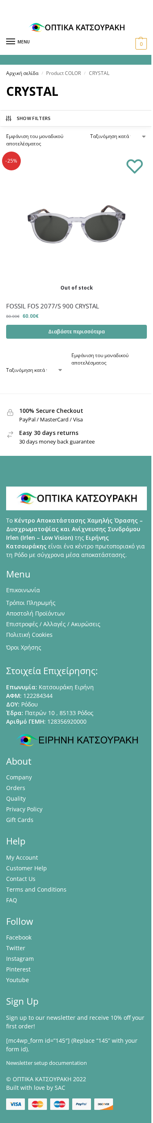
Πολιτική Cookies (29, 634)
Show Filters (34, 118)
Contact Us (20, 879)
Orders (15, 788)
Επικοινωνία (23, 590)
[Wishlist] (135, 166)
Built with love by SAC (35, 1087)
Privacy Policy (24, 809)
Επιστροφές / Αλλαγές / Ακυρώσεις (53, 624)
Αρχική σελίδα (22, 73)
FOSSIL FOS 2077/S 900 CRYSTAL (52, 306)
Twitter (15, 948)
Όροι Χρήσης (23, 647)
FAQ (11, 900)
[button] (140, 44)
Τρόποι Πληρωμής (30, 603)
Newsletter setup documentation (46, 1062)
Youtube (17, 980)
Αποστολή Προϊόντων (35, 613)
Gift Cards (19, 820)
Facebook (18, 937)
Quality (16, 798)
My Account (22, 857)
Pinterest (18, 969)
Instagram (20, 958)
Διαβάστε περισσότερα (76, 331)
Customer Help (26, 868)
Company (19, 777)
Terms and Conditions (36, 889)
